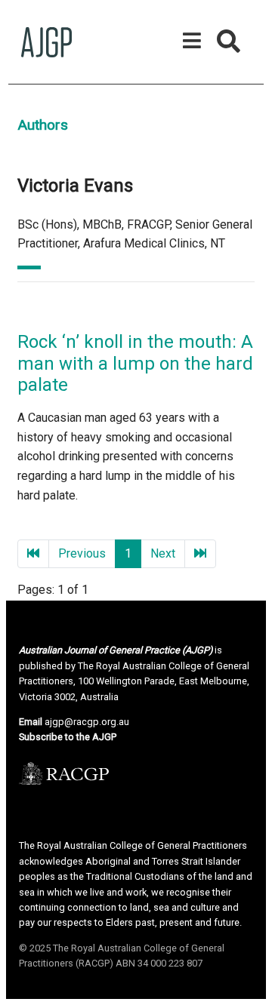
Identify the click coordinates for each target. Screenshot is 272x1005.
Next (162, 553)
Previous (82, 553)
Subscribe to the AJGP (67, 736)
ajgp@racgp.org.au (87, 721)
